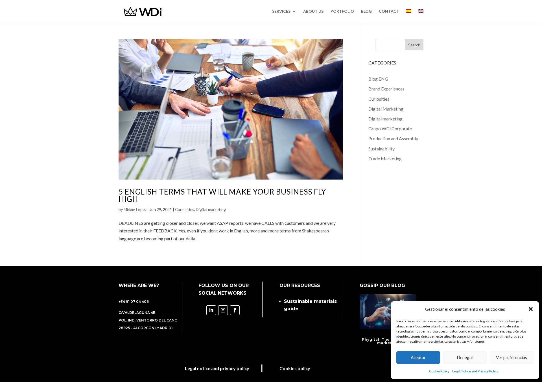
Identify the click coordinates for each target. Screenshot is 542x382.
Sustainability (381, 148)
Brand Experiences (386, 88)
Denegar (465, 357)
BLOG (366, 11)
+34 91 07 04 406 (134, 301)
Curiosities (184, 209)
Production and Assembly (393, 138)
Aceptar (418, 357)
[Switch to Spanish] (408, 16)
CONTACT (389, 11)
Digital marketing (211, 209)
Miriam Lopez (135, 209)
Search (414, 44)
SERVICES (281, 11)
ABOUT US (313, 11)
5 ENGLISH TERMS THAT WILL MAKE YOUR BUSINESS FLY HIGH (222, 195)
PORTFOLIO (342, 11)
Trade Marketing (385, 158)
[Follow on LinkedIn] (211, 310)
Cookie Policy (439, 371)
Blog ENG (378, 78)
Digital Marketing (385, 108)
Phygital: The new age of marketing (388, 341)
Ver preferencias (511, 357)
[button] (531, 309)
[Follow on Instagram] (223, 310)
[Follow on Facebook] (235, 310)
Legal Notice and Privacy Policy (475, 371)
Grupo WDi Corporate (390, 128)
